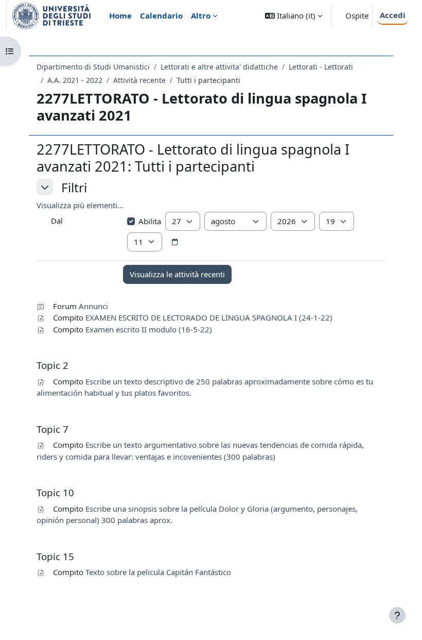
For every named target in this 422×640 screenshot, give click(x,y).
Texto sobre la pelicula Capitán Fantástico (158, 572)
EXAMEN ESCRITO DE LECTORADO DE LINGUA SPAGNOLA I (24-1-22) (208, 317)
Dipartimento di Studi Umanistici (93, 67)
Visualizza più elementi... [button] (80, 205)
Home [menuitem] (120, 15)
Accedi (393, 15)
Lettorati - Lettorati (321, 67)
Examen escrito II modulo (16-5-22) (148, 329)
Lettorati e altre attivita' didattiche (219, 67)
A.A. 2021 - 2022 (74, 80)
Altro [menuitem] (200, 15)
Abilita (149, 221)
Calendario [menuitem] (161, 15)
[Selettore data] (175, 242)
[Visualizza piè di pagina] (397, 615)
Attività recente (139, 80)
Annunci (93, 306)
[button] (293, 15)
